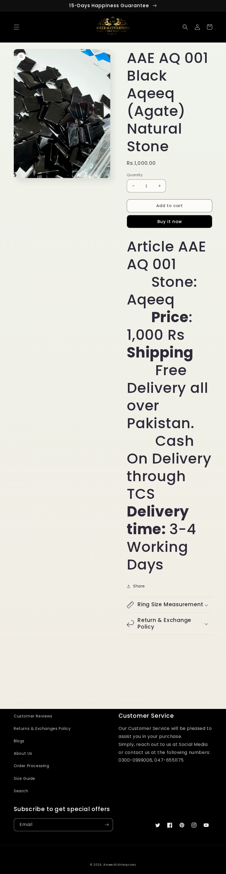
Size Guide (24, 778)
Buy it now (169, 221)
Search (21, 791)
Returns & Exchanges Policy (42, 728)
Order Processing (31, 766)
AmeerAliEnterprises (119, 865)
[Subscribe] (107, 824)
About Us (23, 753)
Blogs (19, 741)
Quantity (134, 175)
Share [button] (139, 586)
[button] (16, 27)
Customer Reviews (33, 716)
